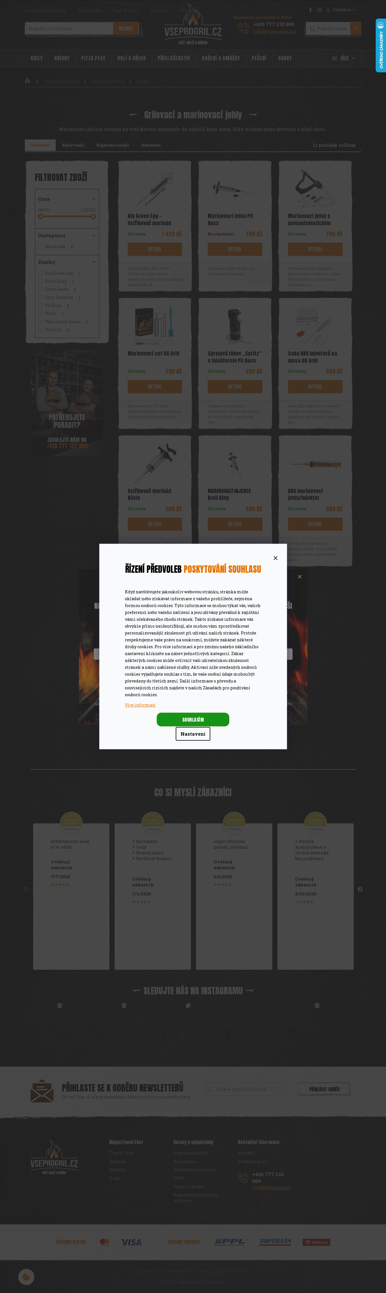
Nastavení (193, 734)
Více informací (140, 705)
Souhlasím (193, 719)
